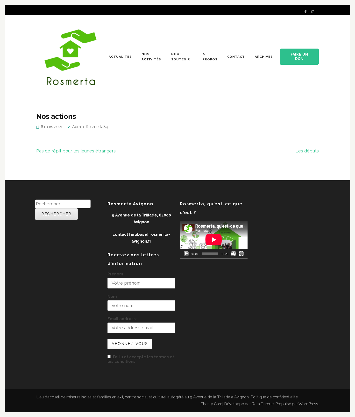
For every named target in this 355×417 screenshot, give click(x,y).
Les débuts (307, 150)
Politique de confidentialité (274, 397)
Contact (236, 56)
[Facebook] (305, 12)
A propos (210, 56)
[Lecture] (186, 253)
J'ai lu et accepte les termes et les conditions (140, 359)
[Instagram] (312, 12)
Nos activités (151, 56)
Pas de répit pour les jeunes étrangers (76, 150)
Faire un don (299, 56)
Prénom (115, 274)
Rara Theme (263, 404)
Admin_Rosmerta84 (90, 126)
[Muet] (233, 253)
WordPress (308, 404)
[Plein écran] (241, 253)
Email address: (122, 318)
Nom (112, 296)
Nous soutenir (180, 56)
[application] (214, 240)
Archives (264, 56)
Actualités (120, 56)
